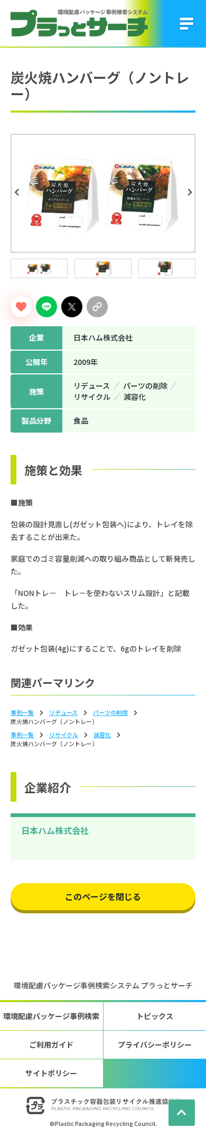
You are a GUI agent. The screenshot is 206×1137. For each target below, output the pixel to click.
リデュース (63, 712)
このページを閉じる (103, 896)
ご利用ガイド (51, 1044)
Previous (18, 192)
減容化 (102, 734)
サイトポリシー (51, 1073)
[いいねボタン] (21, 306)
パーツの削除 (110, 712)
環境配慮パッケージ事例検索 (51, 1016)
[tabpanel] (103, 193)
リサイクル (63, 734)
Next (191, 192)
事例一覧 (22, 712)
